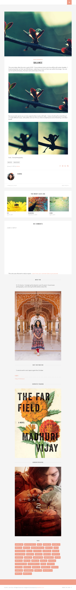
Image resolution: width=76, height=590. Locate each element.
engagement (20, 551)
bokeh (49, 547)
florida (37, 551)
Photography (38, 59)
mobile (35, 560)
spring (55, 567)
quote (19, 567)
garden (38, 554)
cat (56, 547)
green (47, 554)
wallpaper (47, 570)
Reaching (31, 213)
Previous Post (12, 185)
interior (19, 557)
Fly (8, 213)
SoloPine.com (40, 587)
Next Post (65, 185)
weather (16, 162)
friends (30, 554)
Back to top (66, 587)
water (10, 162)
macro (19, 560)
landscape (38, 557)
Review (27, 567)
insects (55, 554)
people (52, 560)
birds (26, 547)
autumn (56, 544)
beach (19, 547)
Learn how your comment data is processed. (45, 273)
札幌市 (16, 375)
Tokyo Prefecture (20, 379)
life (57, 557)
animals (19, 544)
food (55, 551)
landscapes (48, 557)
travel (38, 570)
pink (43, 564)
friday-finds (20, 554)
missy (27, 560)
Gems (51, 213)
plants (51, 564)
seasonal (46, 567)
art (39, 544)
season (36, 567)
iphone (28, 557)
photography (33, 564)
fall (29, 551)
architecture (30, 544)
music (44, 560)
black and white (38, 547)
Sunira (18, 166)
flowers (47, 551)
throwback (28, 570)
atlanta (46, 544)
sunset (19, 570)
